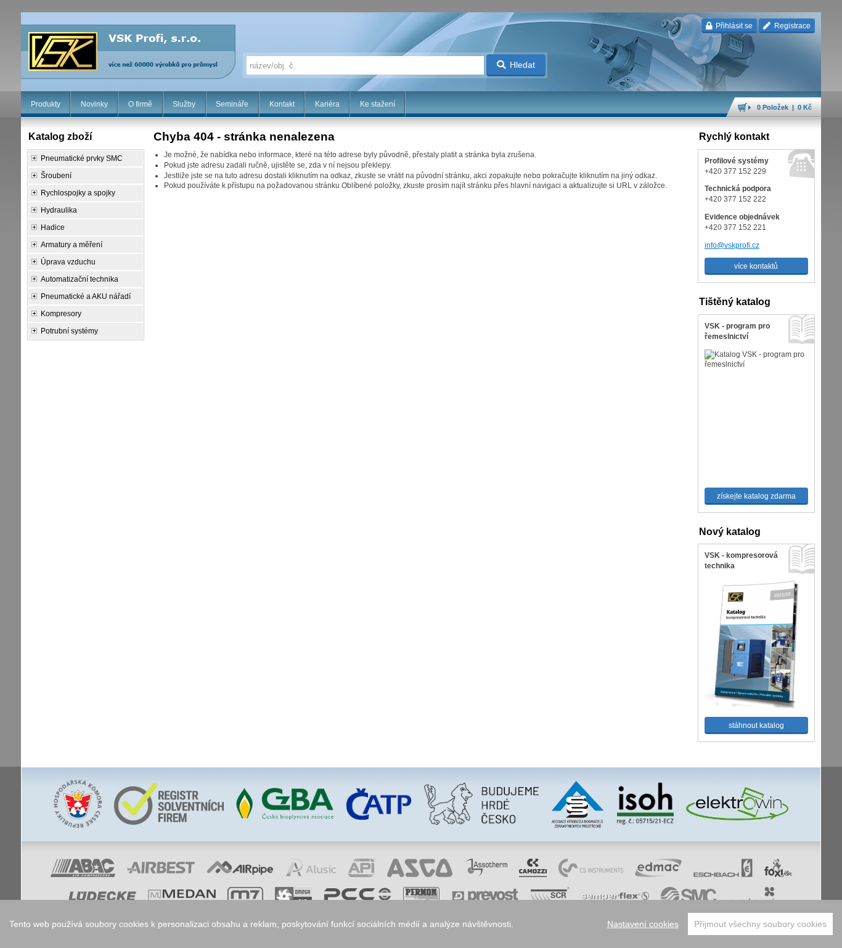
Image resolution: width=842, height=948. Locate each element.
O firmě (140, 104)
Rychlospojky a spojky (78, 193)
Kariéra (327, 104)
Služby (184, 104)
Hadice (53, 227)
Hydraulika (59, 210)
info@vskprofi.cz (732, 245)
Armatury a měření (71, 244)
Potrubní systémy (69, 331)
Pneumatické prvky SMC (82, 158)
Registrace (791, 26)
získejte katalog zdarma (756, 496)
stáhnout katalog (756, 725)
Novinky (94, 104)
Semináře (232, 104)
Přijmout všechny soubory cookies (760, 924)
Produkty (45, 104)
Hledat (522, 65)
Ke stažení (377, 104)
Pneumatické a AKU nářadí (86, 296)
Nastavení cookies (643, 924)
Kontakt (282, 104)
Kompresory (61, 313)
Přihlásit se (733, 26)
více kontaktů (756, 266)
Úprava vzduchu (68, 262)
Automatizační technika (79, 279)
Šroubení (56, 175)
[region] (421, 924)
